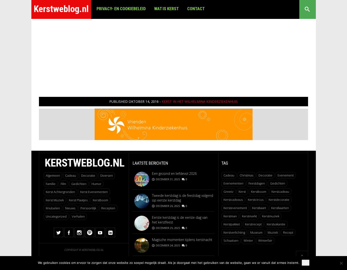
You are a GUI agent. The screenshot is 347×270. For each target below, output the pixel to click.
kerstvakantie (276, 224)
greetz (228, 191)
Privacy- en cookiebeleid (121, 8)
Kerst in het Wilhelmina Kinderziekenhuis (200, 101)
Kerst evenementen (94, 192)
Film (63, 184)
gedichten (277, 183)
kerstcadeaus (233, 199)
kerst (242, 191)
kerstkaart (259, 208)
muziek (273, 232)
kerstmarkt (249, 216)
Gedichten (78, 184)
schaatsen (231, 240)
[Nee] (341, 263)
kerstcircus (255, 199)
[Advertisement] (173, 54)
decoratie (265, 175)
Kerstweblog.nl (61, 9)
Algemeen (53, 175)
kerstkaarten (280, 208)
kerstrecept (253, 224)
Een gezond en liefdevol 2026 (174, 173)
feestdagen (257, 183)
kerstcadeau (280, 191)
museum (256, 232)
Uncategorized (56, 216)
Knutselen (53, 208)
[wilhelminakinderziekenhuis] (174, 124)
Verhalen (78, 216)
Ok (306, 263)
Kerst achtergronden (60, 192)
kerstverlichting (234, 232)
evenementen (233, 183)
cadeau (229, 175)
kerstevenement (235, 208)
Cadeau (70, 175)
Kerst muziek (55, 200)
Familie (50, 184)
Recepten (108, 208)
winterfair (265, 240)
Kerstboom (100, 200)
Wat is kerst (166, 8)
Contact (196, 8)
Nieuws (70, 208)
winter (248, 240)
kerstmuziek (270, 216)
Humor (96, 184)
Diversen (106, 175)
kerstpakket (232, 224)
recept (288, 232)
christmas (246, 175)
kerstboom (258, 191)
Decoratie (88, 175)
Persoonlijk (88, 208)
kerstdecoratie (279, 199)
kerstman (230, 216)
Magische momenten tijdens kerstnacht (182, 239)
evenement (286, 175)
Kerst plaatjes (78, 200)
